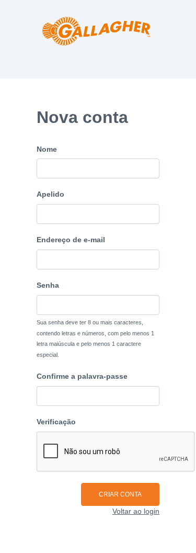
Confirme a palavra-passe (82, 376)
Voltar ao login (135, 511)
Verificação (56, 421)
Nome (47, 149)
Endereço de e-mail (71, 239)
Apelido (50, 194)
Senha (48, 285)
